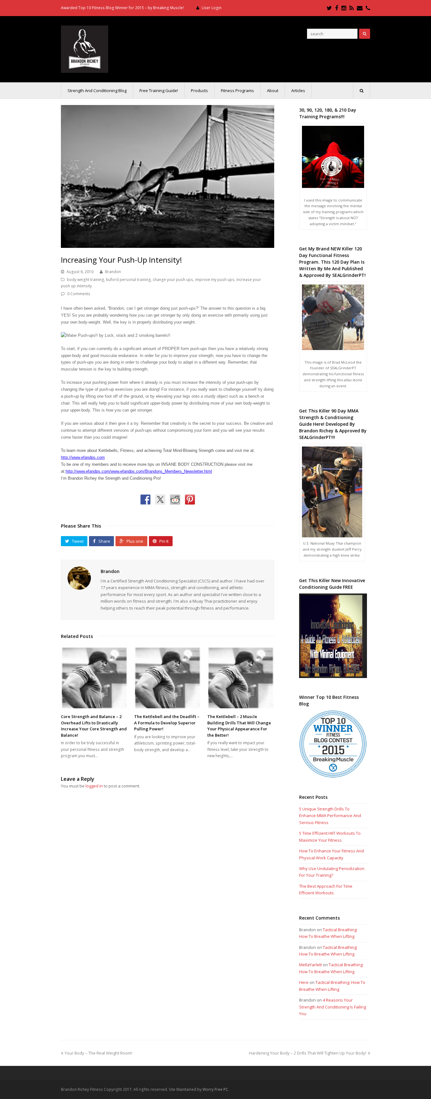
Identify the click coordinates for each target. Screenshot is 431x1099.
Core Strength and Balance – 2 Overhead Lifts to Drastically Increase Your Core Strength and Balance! (94, 726)
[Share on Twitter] (160, 499)
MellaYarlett (310, 964)
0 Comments (78, 293)
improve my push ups (214, 279)
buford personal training (128, 279)
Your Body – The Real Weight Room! (98, 1053)
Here (304, 982)
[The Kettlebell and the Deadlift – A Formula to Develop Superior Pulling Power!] (167, 678)
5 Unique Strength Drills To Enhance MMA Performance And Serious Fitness (330, 815)
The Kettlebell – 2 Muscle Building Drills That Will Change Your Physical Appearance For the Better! (239, 726)
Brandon (113, 271)
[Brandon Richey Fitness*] (84, 48)
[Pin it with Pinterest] (190, 499)
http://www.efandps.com (83, 457)
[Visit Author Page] (79, 578)
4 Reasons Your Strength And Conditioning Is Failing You (332, 1006)
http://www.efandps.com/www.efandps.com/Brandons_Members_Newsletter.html (139, 471)
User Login (211, 7)
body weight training (85, 279)
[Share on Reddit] (175, 499)
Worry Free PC (215, 1089)
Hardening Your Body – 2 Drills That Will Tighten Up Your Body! (307, 1053)
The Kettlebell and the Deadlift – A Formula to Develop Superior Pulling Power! (166, 723)
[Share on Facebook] (145, 499)
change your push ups (173, 279)
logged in (94, 786)
